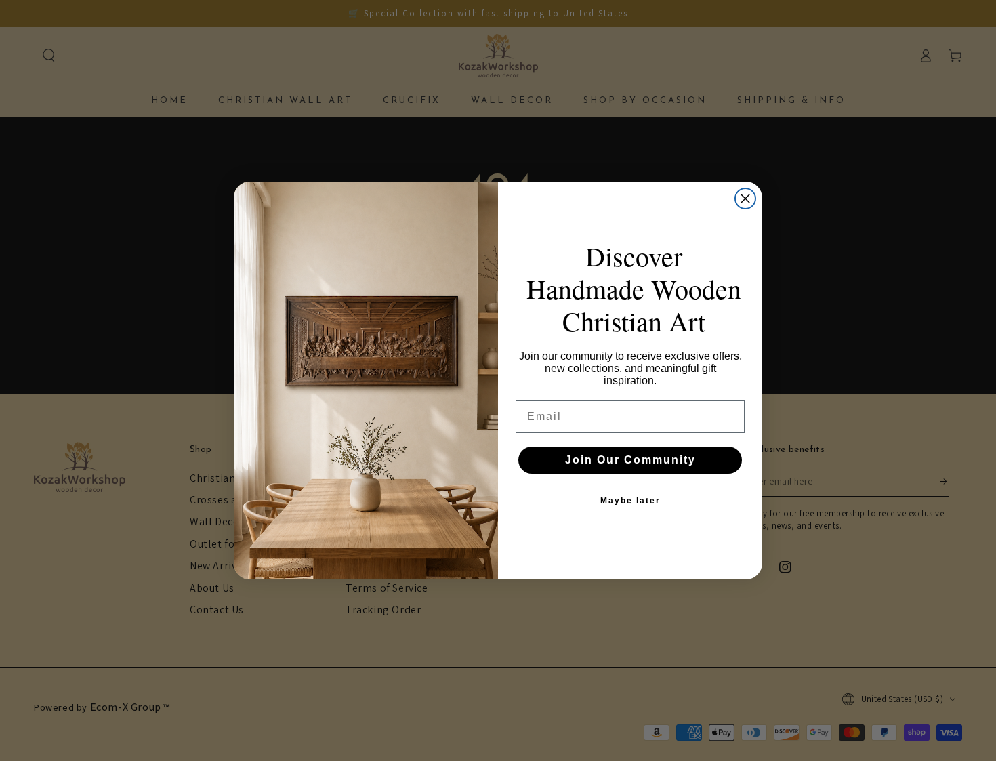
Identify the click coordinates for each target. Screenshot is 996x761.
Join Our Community (630, 460)
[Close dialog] (745, 198)
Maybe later (630, 501)
